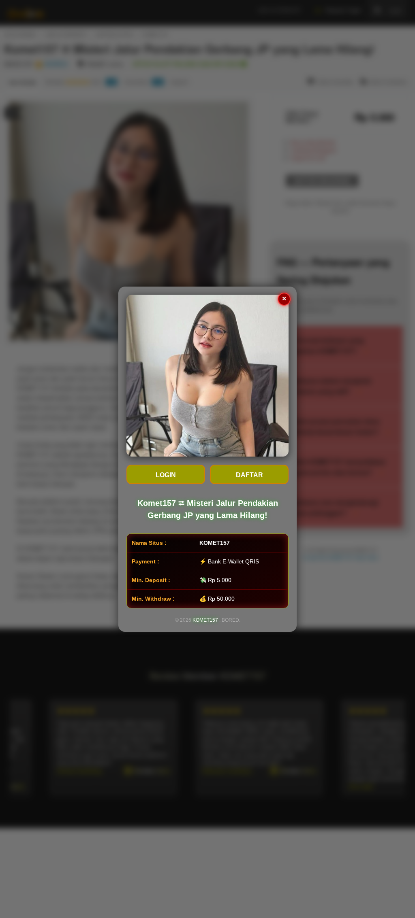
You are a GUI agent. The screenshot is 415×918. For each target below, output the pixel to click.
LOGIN (166, 475)
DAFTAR (249, 475)
